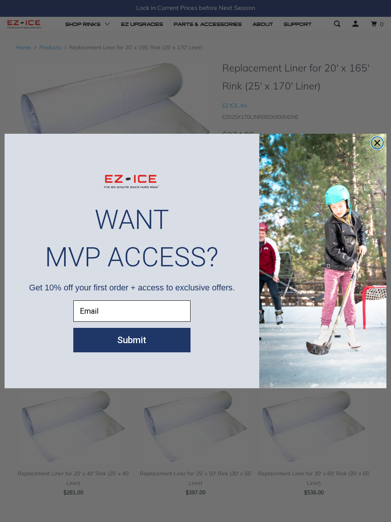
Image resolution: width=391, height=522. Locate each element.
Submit (131, 340)
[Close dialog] (377, 143)
